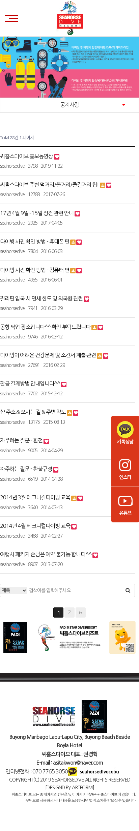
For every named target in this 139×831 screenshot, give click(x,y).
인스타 (125, 477)
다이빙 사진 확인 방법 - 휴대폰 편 (35, 241)
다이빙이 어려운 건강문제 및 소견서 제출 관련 (48, 355)
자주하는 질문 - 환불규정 (26, 469)
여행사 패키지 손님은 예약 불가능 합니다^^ (46, 554)
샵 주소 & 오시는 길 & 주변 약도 (33, 412)
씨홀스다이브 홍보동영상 (27, 156)
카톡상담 (125, 441)
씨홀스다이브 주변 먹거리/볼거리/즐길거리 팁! (50, 184)
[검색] (128, 590)
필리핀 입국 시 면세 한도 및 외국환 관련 (42, 298)
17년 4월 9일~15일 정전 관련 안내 (37, 213)
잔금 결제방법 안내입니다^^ (30, 383)
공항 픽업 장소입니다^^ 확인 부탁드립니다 (45, 327)
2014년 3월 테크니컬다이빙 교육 (35, 497)
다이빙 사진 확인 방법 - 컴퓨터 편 (35, 270)
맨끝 (81, 612)
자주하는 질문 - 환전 (22, 440)
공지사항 (69, 104)
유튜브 (125, 513)
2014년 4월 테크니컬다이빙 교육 (35, 525)
